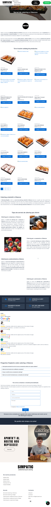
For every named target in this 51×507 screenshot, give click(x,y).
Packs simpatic (17, 4)
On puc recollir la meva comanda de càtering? (12, 372)
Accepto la (18, 406)
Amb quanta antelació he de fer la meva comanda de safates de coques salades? (20, 366)
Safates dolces (15, 1)
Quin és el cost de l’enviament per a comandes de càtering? (15, 374)
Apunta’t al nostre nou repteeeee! (12, 441)
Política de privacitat (20, 406)
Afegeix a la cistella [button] (6, 73)
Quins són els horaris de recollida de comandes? (13, 369)
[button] (25, 366)
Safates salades (17, 2)
